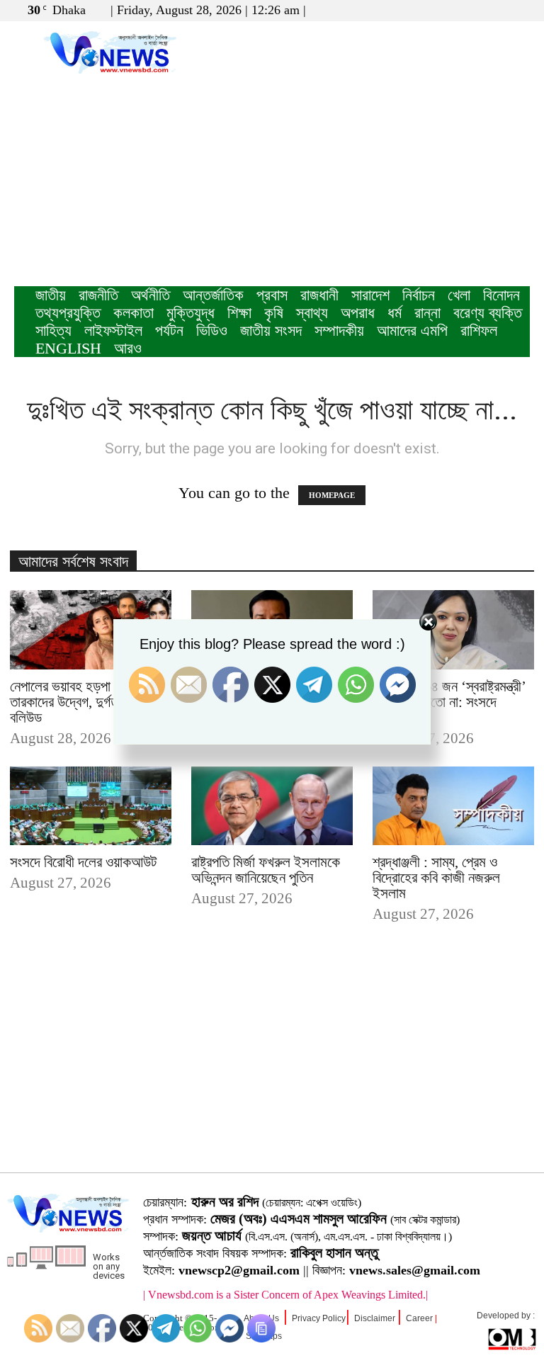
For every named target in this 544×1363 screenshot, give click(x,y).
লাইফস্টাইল (113, 330)
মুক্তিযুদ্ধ (190, 313)
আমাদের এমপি (412, 330)
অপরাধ (358, 313)
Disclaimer (374, 1318)
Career (419, 1318)
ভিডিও (211, 330)
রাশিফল (478, 330)
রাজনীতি (98, 295)
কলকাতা (133, 313)
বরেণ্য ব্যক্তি (487, 313)
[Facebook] (472, 10)
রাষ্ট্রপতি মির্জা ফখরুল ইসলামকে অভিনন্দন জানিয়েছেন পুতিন (265, 870)
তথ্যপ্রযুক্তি (68, 313)
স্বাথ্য (312, 313)
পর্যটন (169, 330)
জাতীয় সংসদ (271, 330)
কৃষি (273, 313)
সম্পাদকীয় (339, 330)
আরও (128, 348)
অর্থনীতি (150, 295)
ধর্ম (394, 313)
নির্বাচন (418, 295)
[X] (495, 10)
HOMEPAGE (332, 495)
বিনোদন (501, 295)
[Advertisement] (272, 180)
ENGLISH (68, 348)
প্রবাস (272, 295)
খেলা (459, 295)
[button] (451, 9)
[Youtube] (519, 10)
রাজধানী (319, 295)
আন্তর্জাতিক (213, 295)
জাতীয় (50, 295)
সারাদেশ (370, 295)
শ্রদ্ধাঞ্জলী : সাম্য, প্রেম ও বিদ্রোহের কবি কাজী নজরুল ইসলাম (436, 878)
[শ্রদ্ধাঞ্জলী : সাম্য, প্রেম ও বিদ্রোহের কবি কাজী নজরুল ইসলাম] (453, 806)
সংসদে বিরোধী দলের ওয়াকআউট (83, 862)
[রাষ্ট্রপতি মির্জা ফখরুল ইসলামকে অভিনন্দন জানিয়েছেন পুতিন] (272, 806)
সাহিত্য (53, 330)
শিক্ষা (239, 313)
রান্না (427, 313)
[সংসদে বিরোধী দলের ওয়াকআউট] (90, 806)
